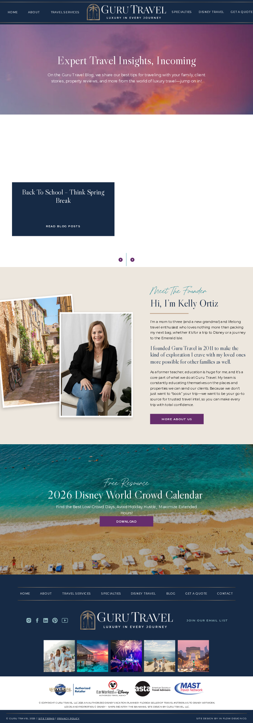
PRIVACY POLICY (68, 718)
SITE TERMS (46, 718)
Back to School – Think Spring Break (63, 196)
